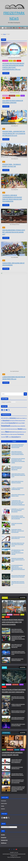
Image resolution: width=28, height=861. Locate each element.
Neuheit (20, 429)
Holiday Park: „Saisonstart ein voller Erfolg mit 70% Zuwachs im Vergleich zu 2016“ (13, 133)
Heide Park (23, 425)
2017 (2, 418)
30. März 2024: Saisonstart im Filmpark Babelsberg (17, 489)
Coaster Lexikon (4, 803)
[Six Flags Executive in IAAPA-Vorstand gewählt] (6, 768)
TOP (7, 437)
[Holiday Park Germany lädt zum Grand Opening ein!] (6, 538)
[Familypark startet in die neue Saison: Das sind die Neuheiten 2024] (6, 583)
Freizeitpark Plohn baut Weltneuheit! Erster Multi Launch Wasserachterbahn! (17, 453)
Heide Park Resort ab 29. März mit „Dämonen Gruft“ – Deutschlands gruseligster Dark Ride (17, 552)
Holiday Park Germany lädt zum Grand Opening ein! (18, 538)
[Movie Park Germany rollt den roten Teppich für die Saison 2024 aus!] (6, 545)
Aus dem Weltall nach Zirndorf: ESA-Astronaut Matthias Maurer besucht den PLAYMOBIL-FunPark (18, 460)
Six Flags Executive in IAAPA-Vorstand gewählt (17, 768)
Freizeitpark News (12, 95)
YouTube (2, 806)
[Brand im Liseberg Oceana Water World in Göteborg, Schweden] (6, 712)
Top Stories (19, 60)
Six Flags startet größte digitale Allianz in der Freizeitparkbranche (16, 761)
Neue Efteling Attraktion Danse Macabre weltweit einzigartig (18, 576)
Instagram (3, 808)
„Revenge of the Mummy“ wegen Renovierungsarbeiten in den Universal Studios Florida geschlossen (18, 789)
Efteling (16, 420)
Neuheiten (22, 95)
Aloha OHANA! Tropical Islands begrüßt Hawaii (18, 495)
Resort (21, 431)
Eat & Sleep (4, 614)
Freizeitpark (5, 426)
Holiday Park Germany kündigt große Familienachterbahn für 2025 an (18, 475)
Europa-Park (12, 423)
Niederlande (12, 431)
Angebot (18, 418)
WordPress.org (3, 843)
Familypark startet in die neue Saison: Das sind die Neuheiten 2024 (17, 583)
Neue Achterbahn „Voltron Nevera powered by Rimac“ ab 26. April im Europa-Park (18, 517)
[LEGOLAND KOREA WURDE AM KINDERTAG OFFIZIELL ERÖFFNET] (6, 775)
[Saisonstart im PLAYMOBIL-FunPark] (6, 524)
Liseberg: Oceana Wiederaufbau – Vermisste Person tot (18, 705)
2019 (7, 418)
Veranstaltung (15, 436)
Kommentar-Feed (4, 840)
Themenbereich (20, 434)
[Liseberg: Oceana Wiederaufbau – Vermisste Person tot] (6, 705)
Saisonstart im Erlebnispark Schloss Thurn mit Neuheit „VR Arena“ (17, 560)
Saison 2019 (3, 434)
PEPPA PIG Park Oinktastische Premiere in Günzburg (17, 482)
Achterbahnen (5, 60)
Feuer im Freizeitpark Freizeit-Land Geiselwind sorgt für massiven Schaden (17, 446)
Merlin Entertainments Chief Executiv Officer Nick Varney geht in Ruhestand (17, 781)
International (17, 749)
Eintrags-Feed (3, 837)
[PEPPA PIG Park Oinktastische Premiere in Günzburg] (6, 482)
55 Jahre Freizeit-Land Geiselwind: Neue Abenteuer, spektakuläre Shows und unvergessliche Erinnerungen (18, 502)
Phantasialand (17, 431)
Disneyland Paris (12, 420)
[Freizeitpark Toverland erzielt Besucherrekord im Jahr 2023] (6, 719)
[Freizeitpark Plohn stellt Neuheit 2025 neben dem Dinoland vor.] (6, 468)
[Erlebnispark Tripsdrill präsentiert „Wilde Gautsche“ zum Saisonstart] (6, 531)
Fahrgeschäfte (5, 95)
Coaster (23, 418)
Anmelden (3, 834)
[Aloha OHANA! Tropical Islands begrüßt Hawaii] (6, 496)
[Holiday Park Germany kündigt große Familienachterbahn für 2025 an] (6, 475)
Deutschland (6, 420)
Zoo (20, 436)
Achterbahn (13, 418)
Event (17, 422)
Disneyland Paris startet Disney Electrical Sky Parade (18, 725)
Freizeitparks (3, 800)
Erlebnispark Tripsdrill (21, 420)
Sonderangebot (15, 434)
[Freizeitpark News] (2, 27)
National (10, 60)
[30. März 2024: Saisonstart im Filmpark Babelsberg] (6, 489)
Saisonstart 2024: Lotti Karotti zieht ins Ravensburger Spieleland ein (17, 510)
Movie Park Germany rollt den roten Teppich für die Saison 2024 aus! (17, 544)
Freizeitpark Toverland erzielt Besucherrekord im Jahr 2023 (17, 718)
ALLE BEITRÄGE (22, 597)
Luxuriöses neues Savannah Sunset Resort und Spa (12, 754)
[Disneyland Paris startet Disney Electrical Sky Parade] (6, 725)
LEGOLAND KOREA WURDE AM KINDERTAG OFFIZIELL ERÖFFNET (17, 774)
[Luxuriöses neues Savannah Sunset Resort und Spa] (14, 741)
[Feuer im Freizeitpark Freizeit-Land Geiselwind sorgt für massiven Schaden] (6, 446)
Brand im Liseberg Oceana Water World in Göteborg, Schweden (18, 712)
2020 (8, 418)
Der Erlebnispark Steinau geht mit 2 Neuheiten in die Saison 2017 (13, 232)
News (14, 60)
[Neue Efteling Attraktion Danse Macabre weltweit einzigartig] (6, 576)
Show (11, 434)
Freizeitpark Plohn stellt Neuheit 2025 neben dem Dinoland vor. (16, 468)
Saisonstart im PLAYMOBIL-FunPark (16, 524)
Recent (14, 441)
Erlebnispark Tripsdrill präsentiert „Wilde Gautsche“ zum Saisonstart (17, 531)
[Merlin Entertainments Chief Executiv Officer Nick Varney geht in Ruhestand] (6, 782)
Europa (7, 423)
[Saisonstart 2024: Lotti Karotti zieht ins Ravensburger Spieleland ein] (6, 511)
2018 (4, 418)
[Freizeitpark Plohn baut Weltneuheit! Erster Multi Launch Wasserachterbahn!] (6, 453)
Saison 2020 (8, 434)
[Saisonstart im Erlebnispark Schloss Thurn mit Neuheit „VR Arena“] (6, 560)
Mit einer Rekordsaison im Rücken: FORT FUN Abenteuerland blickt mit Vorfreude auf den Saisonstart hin (18, 568)
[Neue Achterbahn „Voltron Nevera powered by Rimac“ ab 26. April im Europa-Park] (6, 517)
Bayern (21, 418)
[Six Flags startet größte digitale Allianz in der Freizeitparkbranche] (6, 761)
